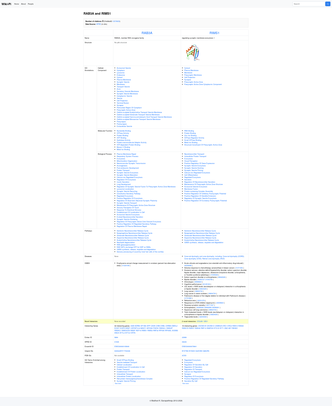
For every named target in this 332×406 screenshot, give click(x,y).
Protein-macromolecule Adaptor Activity (132, 142)
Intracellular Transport (125, 374)
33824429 (202, 289)
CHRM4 (168, 326)
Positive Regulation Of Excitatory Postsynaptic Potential (205, 200)
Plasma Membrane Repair (126, 154)
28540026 (221, 277)
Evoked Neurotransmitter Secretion (130, 217)
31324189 (125, 265)
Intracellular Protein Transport (195, 156)
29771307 (210, 305)
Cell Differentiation (191, 175)
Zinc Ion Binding (190, 135)
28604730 (198, 291)
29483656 (208, 307)
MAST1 (143, 328)
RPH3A (161, 330)
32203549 (203, 316)
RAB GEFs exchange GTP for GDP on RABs (134, 247)
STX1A (216, 328)
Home (16, 4)
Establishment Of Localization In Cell (131, 212)
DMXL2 (174, 326)
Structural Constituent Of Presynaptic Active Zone (203, 144)
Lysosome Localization (125, 189)
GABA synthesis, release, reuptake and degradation (136, 249)
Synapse (120, 105)
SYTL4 (122, 333)
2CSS (184, 355)
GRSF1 (128, 328)
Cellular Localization (124, 364)
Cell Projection (122, 100)
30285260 (200, 307)
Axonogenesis (122, 165)
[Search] (327, 4)
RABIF (132, 330)
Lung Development (124, 184)
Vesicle (119, 98)
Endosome (121, 75)
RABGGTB (126, 330)
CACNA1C (211, 326)
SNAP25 (210, 328)
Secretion (187, 179)
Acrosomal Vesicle (124, 68)
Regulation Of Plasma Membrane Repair (132, 226)
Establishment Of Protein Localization (131, 371)
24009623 (220, 302)
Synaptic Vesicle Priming (193, 170)
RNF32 (155, 330)
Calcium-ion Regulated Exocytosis (130, 177)
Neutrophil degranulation (126, 242)
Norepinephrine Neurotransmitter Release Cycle (134, 233)
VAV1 (206, 321)
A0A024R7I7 (119, 351)
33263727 (201, 279)
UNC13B (227, 328)
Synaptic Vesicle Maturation (127, 175)
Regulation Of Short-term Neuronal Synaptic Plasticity (137, 200)
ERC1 (225, 326)
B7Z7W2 (185, 351)
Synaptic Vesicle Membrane (127, 93)
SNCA (116, 333)
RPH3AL (168, 330)
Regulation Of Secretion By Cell (196, 364)
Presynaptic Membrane (193, 75)
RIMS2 (150, 330)
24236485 (188, 265)
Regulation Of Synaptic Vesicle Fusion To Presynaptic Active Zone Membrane (146, 186)
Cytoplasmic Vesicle (124, 96)
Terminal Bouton (123, 103)
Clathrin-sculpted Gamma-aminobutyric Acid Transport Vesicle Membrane (144, 117)
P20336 (127, 351)
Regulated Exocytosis (125, 196)
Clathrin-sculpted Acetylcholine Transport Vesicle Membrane (139, 112)
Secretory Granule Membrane (128, 91)
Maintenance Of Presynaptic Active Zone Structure (136, 205)
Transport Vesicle (123, 86)
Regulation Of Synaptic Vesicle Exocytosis (200, 198)
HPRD (98, 24)
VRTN (133, 333)
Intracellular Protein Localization (129, 376)
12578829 (116, 21)
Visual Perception (191, 161)
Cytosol (119, 77)
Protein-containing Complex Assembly (198, 191)
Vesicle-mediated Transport (127, 362)
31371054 (239, 268)
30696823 (198, 282)
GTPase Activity (123, 133)
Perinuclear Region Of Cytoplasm (129, 107)
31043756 (209, 279)
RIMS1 (215, 32)
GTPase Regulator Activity (194, 137)
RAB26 (241, 326)
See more (118, 383)
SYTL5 (127, 333)
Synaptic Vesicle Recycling (127, 191)
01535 (116, 342)
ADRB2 (137, 326)
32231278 (201, 300)
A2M (132, 326)
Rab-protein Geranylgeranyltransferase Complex (135, 378)
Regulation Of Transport (193, 369)
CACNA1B (202, 326)
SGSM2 (175, 330)
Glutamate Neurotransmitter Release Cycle (133, 235)
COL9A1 (200, 321)
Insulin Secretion (123, 182)
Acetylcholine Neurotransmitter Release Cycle (134, 240)
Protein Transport (123, 170)
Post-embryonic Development (128, 168)
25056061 (215, 307)
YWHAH (234, 328)
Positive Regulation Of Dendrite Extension (200, 196)
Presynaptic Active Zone (126, 110)
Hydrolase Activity (123, 140)
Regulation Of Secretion (193, 367)
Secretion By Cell (190, 381)
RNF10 (203, 328)
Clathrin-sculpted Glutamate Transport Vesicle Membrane (138, 114)
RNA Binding (189, 131)
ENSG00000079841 (189, 346)
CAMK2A (218, 326)
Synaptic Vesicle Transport (127, 203)
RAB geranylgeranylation (126, 244)
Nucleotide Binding (124, 131)
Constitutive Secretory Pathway (128, 193)
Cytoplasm (121, 70)
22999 (184, 337)
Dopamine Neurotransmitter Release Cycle (133, 237)
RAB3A (147, 32)
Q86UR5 (206, 351)
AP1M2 (143, 326)
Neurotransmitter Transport (194, 154)
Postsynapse (122, 124)
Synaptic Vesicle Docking (193, 168)
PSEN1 (156, 328)
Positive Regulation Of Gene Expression (199, 163)
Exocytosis (121, 158)
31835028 (214, 275)
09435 (184, 342)
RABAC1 (117, 330)
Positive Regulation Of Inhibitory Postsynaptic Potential (205, 193)
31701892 (188, 298)
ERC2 (229, 326)
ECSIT (116, 328)
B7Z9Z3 (192, 351)
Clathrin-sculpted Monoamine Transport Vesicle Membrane (138, 119)
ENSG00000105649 (121, 346)
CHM (158, 326)
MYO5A (150, 328)
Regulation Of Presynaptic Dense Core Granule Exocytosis (139, 221)
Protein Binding (122, 135)
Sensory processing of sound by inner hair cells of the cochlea (140, 251)
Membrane (121, 84)
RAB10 (235, 326)
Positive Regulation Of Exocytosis (130, 198)
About (23, 4)
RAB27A (185, 328)
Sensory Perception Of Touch (128, 207)
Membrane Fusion (191, 189)
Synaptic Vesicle (123, 82)
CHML (162, 326)
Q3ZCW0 (198, 351)
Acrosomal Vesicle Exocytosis (128, 214)
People (30, 4)
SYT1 (222, 328)
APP (148, 326)
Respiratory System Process (127, 156)
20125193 (206, 284)
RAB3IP (170, 328)
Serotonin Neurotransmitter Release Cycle (132, 230)
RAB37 (191, 328)
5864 (116, 337)
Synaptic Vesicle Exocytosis (127, 172)
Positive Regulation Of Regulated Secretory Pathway (136, 224)
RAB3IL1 (162, 328)
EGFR (122, 328)
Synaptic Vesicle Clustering (127, 219)
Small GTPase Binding (192, 140)
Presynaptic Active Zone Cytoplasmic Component (203, 84)
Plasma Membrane (124, 79)
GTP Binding (121, 137)
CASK (153, 326)
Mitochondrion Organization (127, 161)
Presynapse (121, 121)
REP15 (138, 330)
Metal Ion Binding (123, 149)
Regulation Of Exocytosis (126, 179)
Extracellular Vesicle (124, 126)
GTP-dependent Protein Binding (128, 144)
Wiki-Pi (6, 4)
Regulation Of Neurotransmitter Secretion (199, 182)
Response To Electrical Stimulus (129, 210)
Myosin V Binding (123, 147)
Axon (119, 89)
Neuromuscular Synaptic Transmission (131, 163)
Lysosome (120, 72)
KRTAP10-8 (135, 328)
